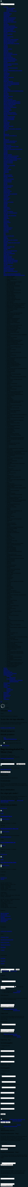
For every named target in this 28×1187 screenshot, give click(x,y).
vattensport (6, 170)
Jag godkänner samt (13, 1120)
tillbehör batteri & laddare (10, 104)
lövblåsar (6, 46)
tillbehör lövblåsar (8, 49)
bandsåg (5, 210)
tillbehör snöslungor (8, 81)
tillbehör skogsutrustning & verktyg (12, 101)
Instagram (3, 961)
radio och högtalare (8, 265)
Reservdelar (6, 692)
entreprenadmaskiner (8, 269)
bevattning (6, 69)
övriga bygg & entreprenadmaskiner (12, 273)
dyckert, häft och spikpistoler (10, 193)
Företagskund (7, 683)
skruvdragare (7, 195)
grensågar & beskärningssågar (11, 67)
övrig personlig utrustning (10, 112)
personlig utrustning (8, 105)
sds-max (5, 184)
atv (4, 131)
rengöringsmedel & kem (9, 61)
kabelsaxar (6, 226)
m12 (5, 233)
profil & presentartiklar (9, 118)
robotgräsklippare (8, 13)
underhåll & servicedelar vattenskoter (12, 128)
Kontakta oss (7, 696)
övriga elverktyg (7, 229)
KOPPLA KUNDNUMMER (6, 1164)
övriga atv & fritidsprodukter (10, 157)
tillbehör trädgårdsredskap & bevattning (13, 70)
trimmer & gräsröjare (8, 36)
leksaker (5, 120)
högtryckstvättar (7, 55)
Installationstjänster (8, 674)
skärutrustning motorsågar (10, 31)
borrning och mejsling (9, 179)
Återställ (19, 991)
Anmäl (17, 969)
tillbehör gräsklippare (9, 20)
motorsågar (6, 24)
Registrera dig (16, 992)
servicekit (6, 168)
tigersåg (5, 206)
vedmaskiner (7, 73)
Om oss (2, 879)
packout (5, 237)
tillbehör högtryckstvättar (9, 58)
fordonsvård (6, 166)
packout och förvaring (9, 235)
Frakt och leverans (5, 942)
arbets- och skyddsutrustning (10, 250)
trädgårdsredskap (8, 65)
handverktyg (6, 254)
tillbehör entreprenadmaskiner (11, 271)
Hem (5, 737)
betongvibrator (7, 222)
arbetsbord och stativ (8, 263)
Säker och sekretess (17, 1120)
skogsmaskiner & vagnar (9, 142)
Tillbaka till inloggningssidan (10, 1009)
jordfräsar (6, 86)
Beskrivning (3, 758)
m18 (5, 234)
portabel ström (7, 248)
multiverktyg (7, 207)
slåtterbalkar (6, 88)
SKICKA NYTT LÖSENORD (7, 1006)
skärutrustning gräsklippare (10, 21)
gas (4, 272)
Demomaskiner (7, 695)
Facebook (3, 958)
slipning (5, 223)
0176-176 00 (20, 800)
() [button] (1, 701)
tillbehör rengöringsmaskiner (10, 59)
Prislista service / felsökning (10, 673)
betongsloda (6, 221)
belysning (6, 241)
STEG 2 (8, 1122)
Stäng (9, 710)
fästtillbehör (6, 199)
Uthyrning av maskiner (6, 918)
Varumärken (6, 699)
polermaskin (6, 218)
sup (4, 173)
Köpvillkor (3, 947)
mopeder (6, 151)
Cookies (2, 950)
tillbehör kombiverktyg (9, 42)
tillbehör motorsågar (8, 30)
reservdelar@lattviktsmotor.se (7, 800)
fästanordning (7, 189)
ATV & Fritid (10, 9)
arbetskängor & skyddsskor (10, 107)
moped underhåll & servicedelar (11, 156)
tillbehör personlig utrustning (10, 114)
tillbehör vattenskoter (8, 126)
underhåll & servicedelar (9, 116)
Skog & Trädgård (11, 8)
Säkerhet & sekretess (5, 944)
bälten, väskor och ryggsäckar (11, 240)
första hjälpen (7, 122)
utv (4, 137)
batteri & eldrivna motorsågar (10, 27)
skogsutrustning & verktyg (10, 100)
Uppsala (5, 684)
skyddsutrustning (8, 109)
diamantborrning (7, 187)
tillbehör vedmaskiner (9, 77)
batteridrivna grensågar (9, 28)
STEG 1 (3, 1122)
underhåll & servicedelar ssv (10, 141)
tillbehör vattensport (8, 176)
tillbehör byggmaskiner (9, 268)
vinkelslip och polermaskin (10, 215)
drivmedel (6, 97)
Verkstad (6, 669)
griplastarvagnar (7, 145)
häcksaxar (6, 50)
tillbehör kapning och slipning (11, 260)
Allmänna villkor (5, 937)
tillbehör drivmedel (8, 99)
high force (6, 225)
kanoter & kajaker (8, 175)
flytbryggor (6, 127)
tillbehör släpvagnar (8, 96)
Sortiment (6, 7)
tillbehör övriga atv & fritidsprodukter (12, 158)
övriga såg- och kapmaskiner (10, 212)
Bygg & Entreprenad (11, 11)
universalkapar (7, 208)
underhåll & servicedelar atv (10, 135)
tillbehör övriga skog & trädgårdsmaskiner (13, 91)
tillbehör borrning (8, 257)
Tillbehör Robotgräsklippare (10, 739)
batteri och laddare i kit (9, 246)
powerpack (6, 231)
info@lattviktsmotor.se (6, 769)
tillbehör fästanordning (9, 259)
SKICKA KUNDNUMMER (6, 1185)
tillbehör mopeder (8, 154)
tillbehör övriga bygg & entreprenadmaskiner (14, 275)
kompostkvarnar (7, 85)
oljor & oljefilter (7, 169)
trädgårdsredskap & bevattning (11, 63)
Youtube (3, 963)
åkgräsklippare (7, 15)
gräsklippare (6, 12)
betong (5, 219)
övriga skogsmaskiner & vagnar (11, 146)
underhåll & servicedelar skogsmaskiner (13, 149)
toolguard (6, 238)
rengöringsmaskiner (8, 57)
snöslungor (6, 78)
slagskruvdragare (8, 191)
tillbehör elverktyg (8, 256)
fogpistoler (6, 230)
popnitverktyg (7, 198)
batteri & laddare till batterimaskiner (12, 103)
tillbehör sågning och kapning (11, 261)
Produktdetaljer (10, 758)
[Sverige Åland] (3, 1114)
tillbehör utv (6, 139)
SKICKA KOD (4, 1149)
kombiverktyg (7, 38)
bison (5, 143)
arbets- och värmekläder (9, 253)
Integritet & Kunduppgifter (7, 939)
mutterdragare (7, 192)
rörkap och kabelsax (8, 211)
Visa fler (6, 23)
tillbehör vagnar (7, 147)
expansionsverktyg (8, 227)
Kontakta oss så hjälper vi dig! (8, 727)
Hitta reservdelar (4, 801)
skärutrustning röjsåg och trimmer (11, 43)
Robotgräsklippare (8, 672)
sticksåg (5, 204)
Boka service (7, 670)
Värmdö (5, 687)
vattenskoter (6, 123)
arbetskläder (6, 111)
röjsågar (5, 35)
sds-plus (5, 183)
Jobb (5, 697)
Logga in (3, 988)
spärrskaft (6, 196)
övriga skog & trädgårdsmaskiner (11, 82)
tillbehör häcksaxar (8, 53)
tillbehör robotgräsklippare (10, 17)
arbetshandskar (7, 108)
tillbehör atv (6, 134)
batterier (5, 244)
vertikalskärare (7, 89)
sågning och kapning (8, 202)
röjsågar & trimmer (8, 34)
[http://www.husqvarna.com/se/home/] (5, 745)
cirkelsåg (6, 203)
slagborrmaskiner (8, 181)
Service (5, 668)
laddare (5, 245)
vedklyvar (6, 76)
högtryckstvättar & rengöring (10, 54)
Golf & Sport (7, 685)
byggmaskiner (7, 267)
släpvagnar (6, 93)
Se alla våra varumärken (6, 931)
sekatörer (6, 66)
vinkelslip (6, 217)
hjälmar (5, 164)
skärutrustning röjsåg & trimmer (11, 39)
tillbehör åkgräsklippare (9, 19)
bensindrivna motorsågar (9, 25)
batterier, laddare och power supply (12, 242)
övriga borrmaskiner (8, 185)
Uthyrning (6, 693)
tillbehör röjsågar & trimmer (10, 40)
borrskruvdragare (8, 180)
